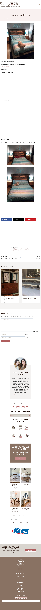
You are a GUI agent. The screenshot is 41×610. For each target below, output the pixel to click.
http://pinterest (5, 66)
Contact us (20, 588)
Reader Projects (26, 11)
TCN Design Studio (31, 606)
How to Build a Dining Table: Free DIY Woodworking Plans (15, 486)
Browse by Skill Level (20, 575)
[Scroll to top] (37, 605)
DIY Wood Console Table (26, 509)
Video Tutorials (20, 578)
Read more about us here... (20, 394)
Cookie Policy (20, 591)
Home (13, 11)
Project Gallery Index (21, 572)
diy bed (38, 257)
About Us (20, 586)
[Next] (38, 286)
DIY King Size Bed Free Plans (26, 485)
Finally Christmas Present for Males (9, 257)
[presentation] (10, 282)
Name (27, 334)
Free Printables (20, 576)
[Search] (29, 416)
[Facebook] (16, 598)
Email (26, 337)
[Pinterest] (24, 598)
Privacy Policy (20, 589)
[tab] (4, 296)
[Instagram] (18, 598)
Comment (36, 331)
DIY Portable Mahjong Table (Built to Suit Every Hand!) (15, 510)
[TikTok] (20, 598)
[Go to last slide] (3, 286)
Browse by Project (20, 573)
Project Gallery (19, 11)
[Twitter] (26, 598)
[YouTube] (22, 598)
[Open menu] (39, 4)
